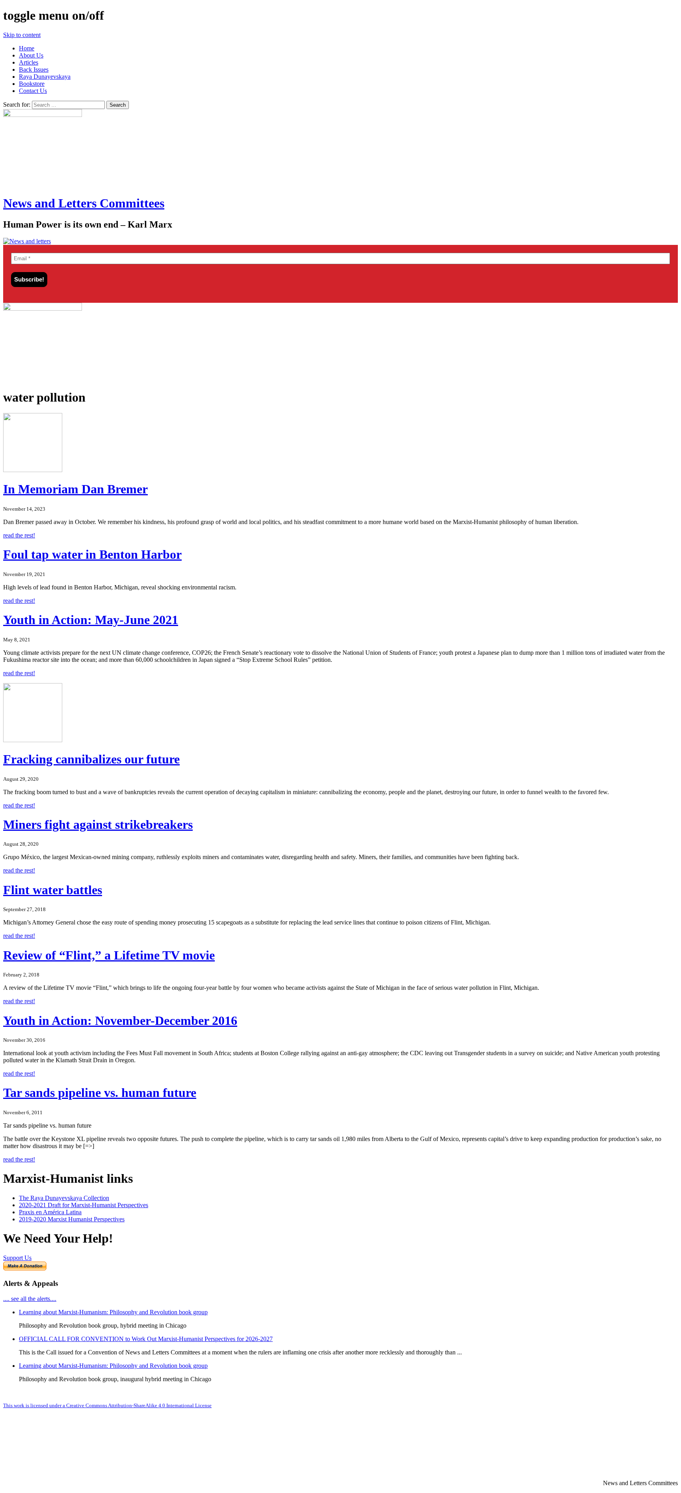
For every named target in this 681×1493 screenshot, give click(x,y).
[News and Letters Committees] (27, 241)
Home (26, 48)
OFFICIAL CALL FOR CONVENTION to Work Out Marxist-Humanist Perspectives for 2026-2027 (146, 1339)
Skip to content (22, 34)
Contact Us (33, 90)
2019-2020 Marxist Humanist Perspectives (72, 1219)
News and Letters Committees (83, 203)
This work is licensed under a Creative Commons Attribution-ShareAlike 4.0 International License (107, 1405)
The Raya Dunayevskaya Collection (64, 1198)
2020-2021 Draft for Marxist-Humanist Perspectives (83, 1205)
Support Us (17, 1257)
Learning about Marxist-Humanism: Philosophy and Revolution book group (113, 1312)
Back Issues (33, 69)
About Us (31, 55)
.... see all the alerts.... (29, 1298)
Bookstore (32, 83)
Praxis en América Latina (50, 1212)
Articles (28, 62)
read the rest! (19, 535)
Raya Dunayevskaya (45, 76)
